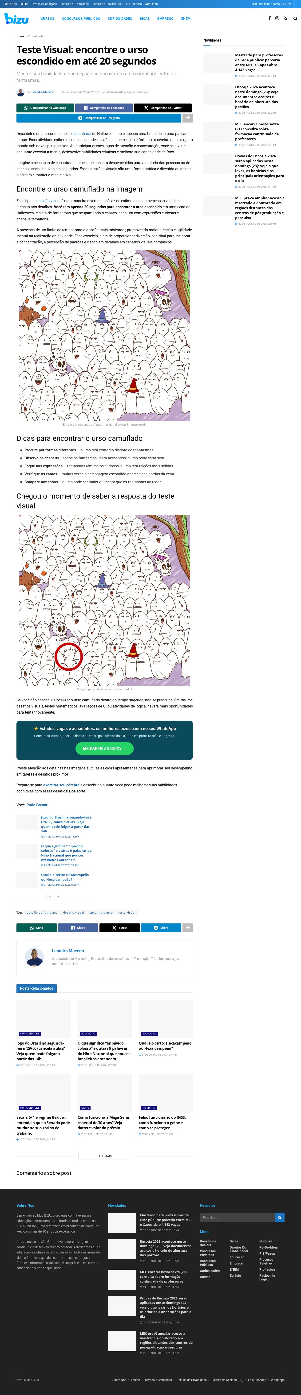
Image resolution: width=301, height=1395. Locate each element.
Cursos (48, 18)
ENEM (186, 18)
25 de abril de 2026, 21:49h (97, 1134)
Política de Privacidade (74, 4)
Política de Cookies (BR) (106, 4)
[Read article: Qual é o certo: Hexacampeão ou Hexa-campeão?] (27, 880)
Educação (88, 1033)
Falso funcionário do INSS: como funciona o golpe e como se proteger (162, 1122)
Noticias (149, 1107)
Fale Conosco (133, 4)
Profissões (267, 1269)
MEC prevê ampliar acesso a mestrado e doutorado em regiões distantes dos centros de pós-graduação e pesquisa (260, 208)
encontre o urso (101, 912)
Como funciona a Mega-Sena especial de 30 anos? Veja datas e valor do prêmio (103, 1122)
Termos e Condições (44, 4)
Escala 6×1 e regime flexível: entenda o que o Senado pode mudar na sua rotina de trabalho (43, 1125)
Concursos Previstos (208, 1253)
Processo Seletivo (266, 1261)
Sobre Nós (10, 4)
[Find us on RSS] (285, 18)
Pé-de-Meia (268, 1247)
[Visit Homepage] (16, 18)
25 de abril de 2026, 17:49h (158, 1134)
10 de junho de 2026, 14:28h (37, 1139)
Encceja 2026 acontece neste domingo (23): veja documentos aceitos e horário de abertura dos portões (256, 97)
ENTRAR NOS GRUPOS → (104, 748)
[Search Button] (295, 18)
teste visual (81, 133)
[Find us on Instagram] (277, 18)
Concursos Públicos (81, 18)
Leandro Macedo (43, 92)
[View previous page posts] (49, 897)
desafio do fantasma (42, 912)
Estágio (235, 1275)
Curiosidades (120, 18)
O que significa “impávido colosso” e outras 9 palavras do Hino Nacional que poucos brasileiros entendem (66, 853)
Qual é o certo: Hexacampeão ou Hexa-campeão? (65, 877)
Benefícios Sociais (208, 1243)
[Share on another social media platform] (187, 118)
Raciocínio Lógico (138, 92)
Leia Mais (105, 1156)
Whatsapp (151, 4)
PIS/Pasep (267, 1253)
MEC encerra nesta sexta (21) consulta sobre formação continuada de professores (257, 131)
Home (20, 36)
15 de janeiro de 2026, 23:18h (81, 92)
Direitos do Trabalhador (239, 1249)
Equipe (24, 4)
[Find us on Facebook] (269, 18)
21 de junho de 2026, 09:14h (61, 884)
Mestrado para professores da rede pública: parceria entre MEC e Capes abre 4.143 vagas (259, 62)
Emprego (165, 18)
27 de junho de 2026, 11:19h (61, 836)
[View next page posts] (58, 897)
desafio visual (48, 201)
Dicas (145, 18)
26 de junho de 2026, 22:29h (61, 865)
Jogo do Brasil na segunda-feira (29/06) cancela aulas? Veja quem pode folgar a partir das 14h (66, 824)
